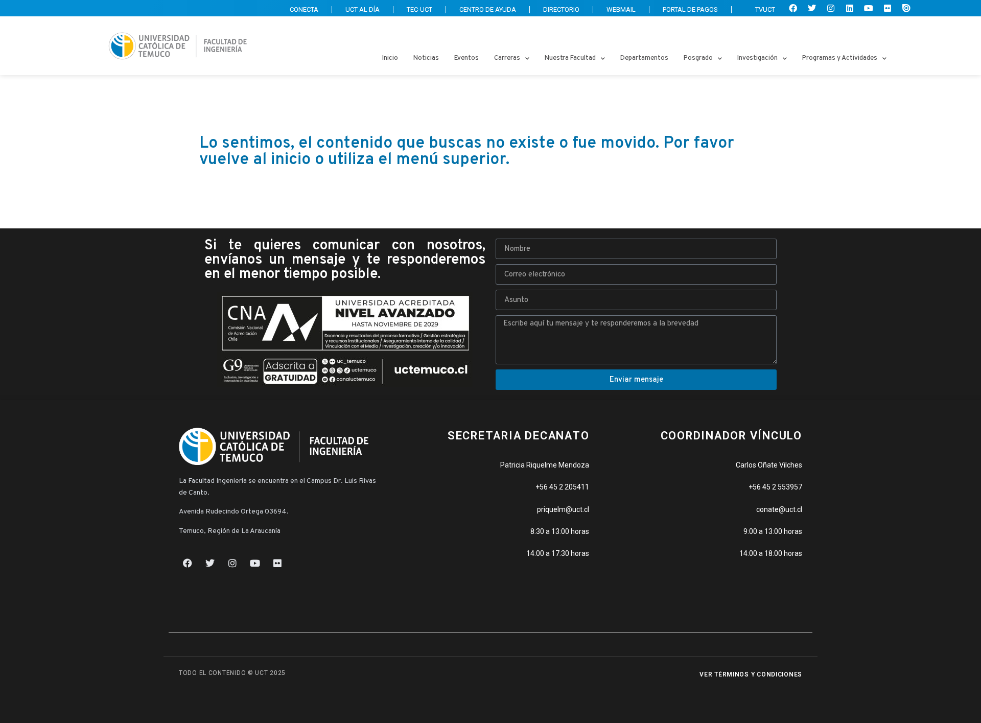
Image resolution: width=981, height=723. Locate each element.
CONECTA (304, 9)
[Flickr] (887, 8)
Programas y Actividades (839, 58)
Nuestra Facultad (570, 58)
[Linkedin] (850, 8)
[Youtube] (868, 8)
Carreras (507, 58)
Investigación (757, 58)
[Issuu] (906, 8)
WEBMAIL (621, 9)
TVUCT (765, 9)
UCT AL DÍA (362, 9)
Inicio (390, 58)
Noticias (426, 58)
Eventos (466, 58)
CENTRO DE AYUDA (487, 9)
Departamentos (644, 58)
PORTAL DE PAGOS (690, 9)
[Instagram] (831, 8)
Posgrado (698, 58)
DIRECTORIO (561, 9)
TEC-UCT (419, 9)
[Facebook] (793, 8)
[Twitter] (812, 8)
